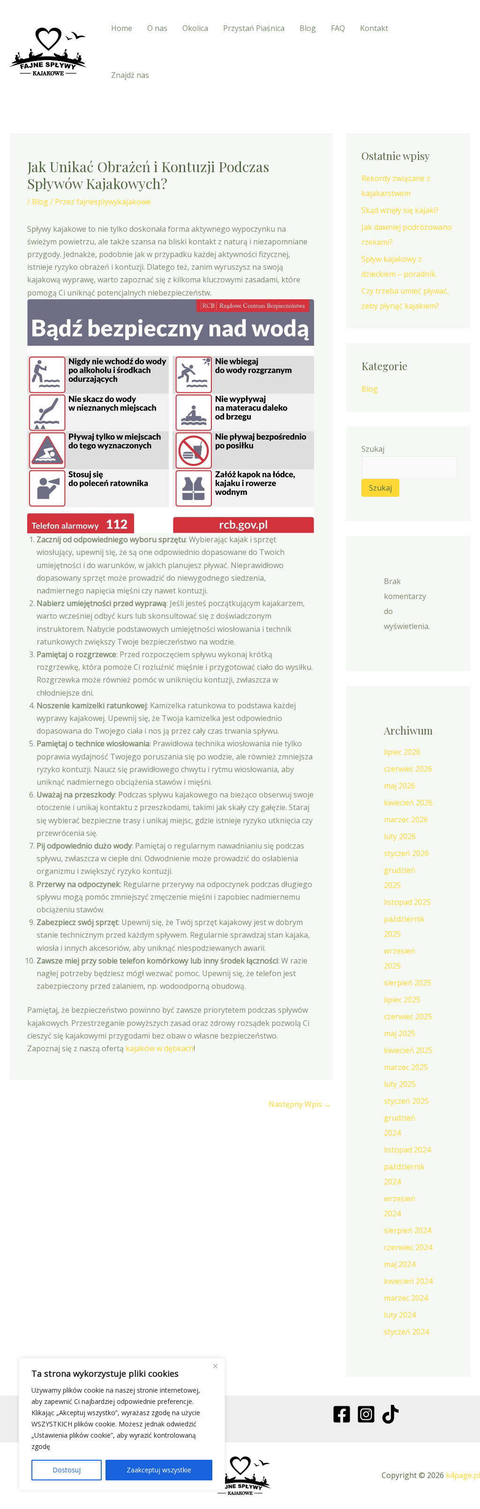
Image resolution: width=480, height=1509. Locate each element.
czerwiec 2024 (408, 1247)
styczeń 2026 (406, 853)
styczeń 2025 (406, 1101)
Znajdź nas (130, 75)
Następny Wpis (300, 1104)
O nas (157, 28)
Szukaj (372, 449)
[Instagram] (447, 43)
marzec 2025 (406, 1067)
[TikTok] (428, 60)
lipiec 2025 (402, 999)
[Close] (215, 1366)
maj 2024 (399, 1264)
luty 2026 (400, 836)
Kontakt (374, 28)
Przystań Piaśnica (254, 28)
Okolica (195, 28)
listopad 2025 (407, 902)
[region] (122, 1424)
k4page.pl (463, 1475)
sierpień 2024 (407, 1230)
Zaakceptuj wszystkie (159, 1469)
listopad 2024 (407, 1150)
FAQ (338, 28)
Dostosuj (66, 1469)
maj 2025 (399, 1033)
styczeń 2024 (406, 1332)
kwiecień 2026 (408, 802)
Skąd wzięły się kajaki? (400, 210)
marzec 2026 (406, 819)
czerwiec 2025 (408, 1016)
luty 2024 (400, 1315)
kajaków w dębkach (160, 1048)
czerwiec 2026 (408, 769)
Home (121, 28)
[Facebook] (426, 43)
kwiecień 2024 (408, 1281)
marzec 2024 (406, 1298)
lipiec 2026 (402, 752)
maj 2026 (399, 786)
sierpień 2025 (407, 983)
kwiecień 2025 (408, 1050)
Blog (308, 28)
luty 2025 (400, 1084)
